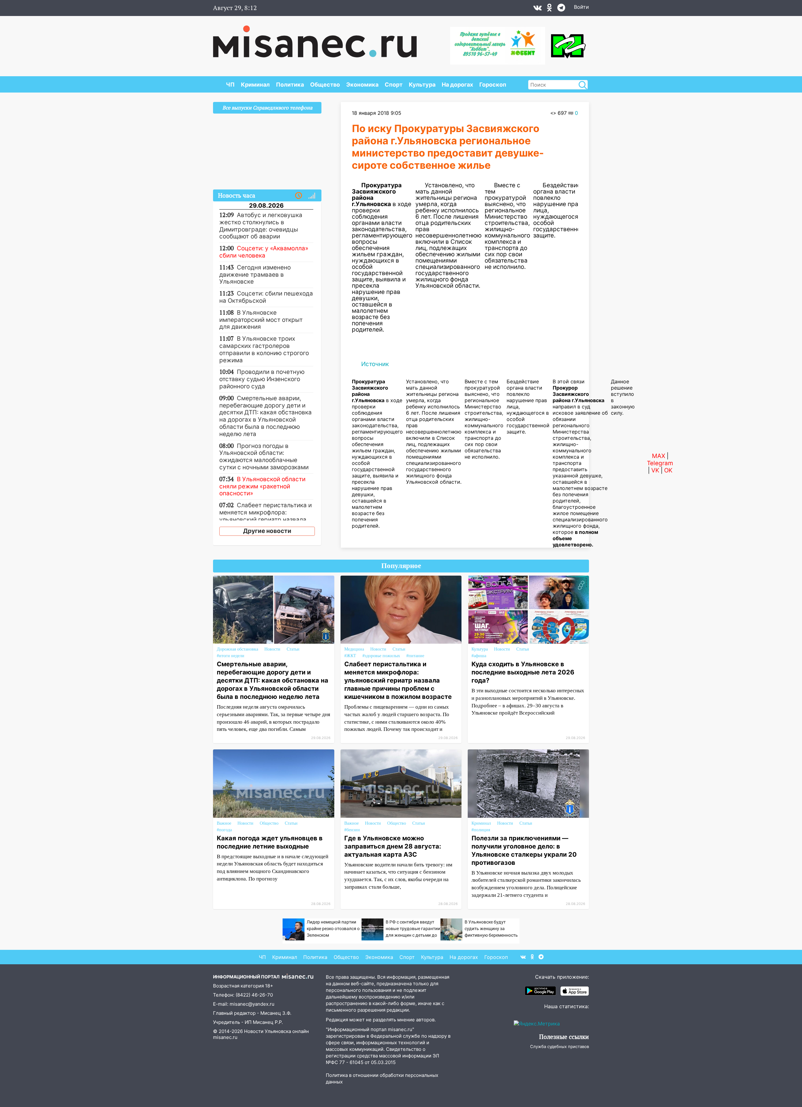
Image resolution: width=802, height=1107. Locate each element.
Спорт (394, 84)
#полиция (480, 830)
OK (668, 470)
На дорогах (457, 84)
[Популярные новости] (311, 196)
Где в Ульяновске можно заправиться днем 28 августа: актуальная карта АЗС (392, 846)
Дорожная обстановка (237, 649)
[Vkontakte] (537, 9)
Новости (272, 649)
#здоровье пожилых (381, 655)
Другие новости (267, 531)
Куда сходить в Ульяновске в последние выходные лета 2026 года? (522, 672)
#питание (415, 655)
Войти (581, 7)
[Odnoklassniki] (549, 9)
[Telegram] (561, 9)
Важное (224, 823)
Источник (375, 364)
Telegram (660, 463)
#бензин (352, 830)
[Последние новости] (298, 196)
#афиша (478, 655)
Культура (422, 84)
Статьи (293, 649)
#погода (224, 830)
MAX (658, 456)
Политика (290, 84)
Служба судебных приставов (559, 1046)
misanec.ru (225, 1037)
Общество (325, 84)
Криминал (255, 84)
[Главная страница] (315, 38)
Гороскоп (492, 84)
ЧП (230, 84)
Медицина (354, 649)
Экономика (362, 84)
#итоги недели (230, 655)
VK (655, 470)
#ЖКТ (350, 655)
